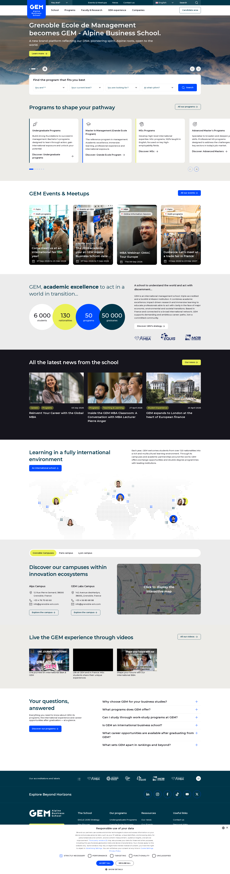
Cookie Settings (147, 848)
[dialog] (115, 849)
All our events (188, 193)
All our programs (186, 106)
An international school (44, 468)
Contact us (129, 2)
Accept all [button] (105, 863)
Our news (190, 362)
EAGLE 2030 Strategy (88, 819)
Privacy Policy (115, 851)
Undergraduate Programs (123, 819)
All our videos (187, 636)
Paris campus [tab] (66, 553)
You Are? (55, 2)
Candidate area (190, 10)
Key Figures (84, 824)
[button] (115, 869)
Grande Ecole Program (121, 824)
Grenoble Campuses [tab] (43, 553)
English (165, 2)
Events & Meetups (97, 2)
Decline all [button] (125, 863)
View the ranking (40, 52)
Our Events (147, 824)
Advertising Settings (94, 848)
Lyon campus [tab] (85, 553)
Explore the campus (45, 612)
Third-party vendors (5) (98, 840)
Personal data (180, 824)
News (115, 2)
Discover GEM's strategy (149, 326)
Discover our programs (44, 728)
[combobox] (223, 828)
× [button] (227, 828)
